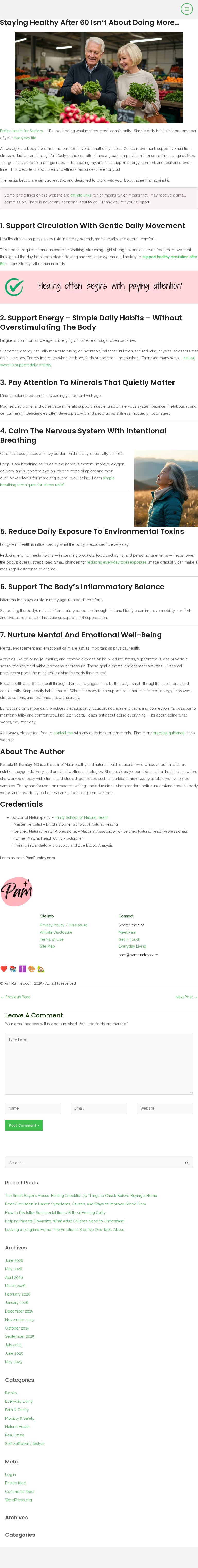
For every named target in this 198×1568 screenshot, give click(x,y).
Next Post (186, 997)
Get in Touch (129, 939)
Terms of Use (52, 939)
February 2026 (17, 1294)
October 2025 (17, 1328)
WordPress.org (18, 1500)
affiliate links (81, 195)
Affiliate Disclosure (56, 932)
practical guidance (169, 733)
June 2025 (14, 1353)
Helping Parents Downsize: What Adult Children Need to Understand (64, 1221)
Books (11, 1393)
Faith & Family (17, 1410)
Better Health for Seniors (21, 131)
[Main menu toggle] (187, 9)
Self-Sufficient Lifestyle (25, 1443)
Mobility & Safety (19, 1418)
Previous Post (15, 997)
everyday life (25, 137)
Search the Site (132, 925)
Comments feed (19, 1491)
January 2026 (16, 1302)
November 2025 (19, 1319)
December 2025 (19, 1311)
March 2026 (15, 1285)
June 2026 (14, 1260)
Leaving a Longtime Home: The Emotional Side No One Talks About (64, 1229)
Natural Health (17, 1426)
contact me (63, 733)
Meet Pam (127, 932)
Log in (10, 1474)
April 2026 (14, 1277)
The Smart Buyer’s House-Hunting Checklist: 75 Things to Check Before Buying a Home (81, 1195)
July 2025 (13, 1345)
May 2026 (13, 1269)
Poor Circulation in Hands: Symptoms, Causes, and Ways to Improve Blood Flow (75, 1204)
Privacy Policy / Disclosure (64, 925)
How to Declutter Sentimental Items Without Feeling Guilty (55, 1212)
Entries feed (15, 1483)
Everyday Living (132, 946)
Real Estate (15, 1435)
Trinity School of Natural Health (82, 817)
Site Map (47, 946)
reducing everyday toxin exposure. (117, 562)
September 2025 (19, 1336)
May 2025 (13, 1362)
